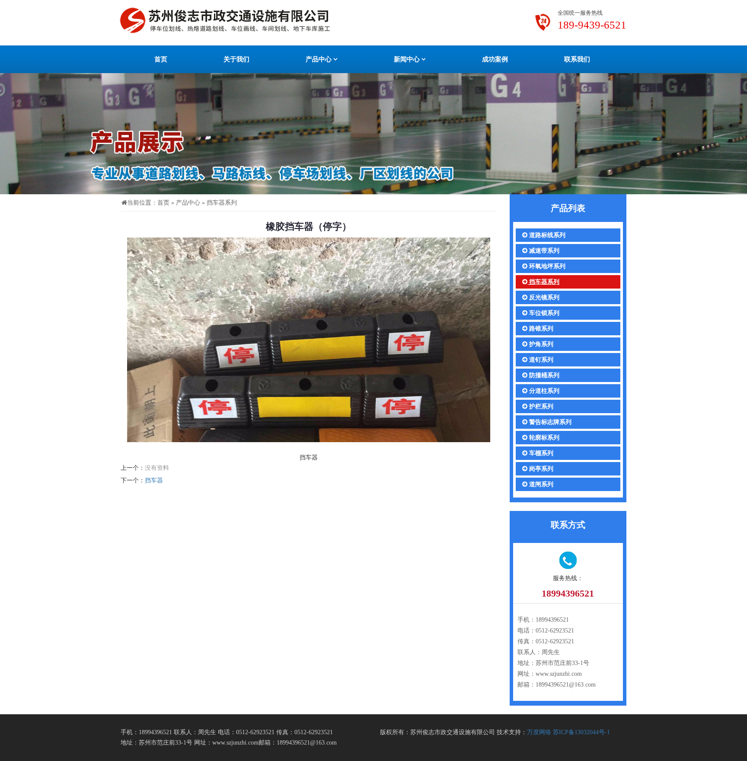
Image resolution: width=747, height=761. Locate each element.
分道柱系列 (543, 391)
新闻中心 (407, 59)
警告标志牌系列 (549, 422)
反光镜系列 (543, 297)
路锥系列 (540, 328)
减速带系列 (543, 250)
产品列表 (568, 208)
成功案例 (495, 59)
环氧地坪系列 (546, 266)
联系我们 (577, 59)
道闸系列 (540, 484)
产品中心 (319, 59)
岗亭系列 (540, 469)
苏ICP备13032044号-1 (581, 732)
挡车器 (154, 480)
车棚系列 (540, 453)
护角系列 (540, 344)
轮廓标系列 (543, 437)
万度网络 (539, 732)
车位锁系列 (543, 313)
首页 (160, 59)
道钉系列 (540, 359)
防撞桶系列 (543, 375)
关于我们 (236, 59)
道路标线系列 (546, 235)
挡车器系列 (222, 202)
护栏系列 (540, 406)
